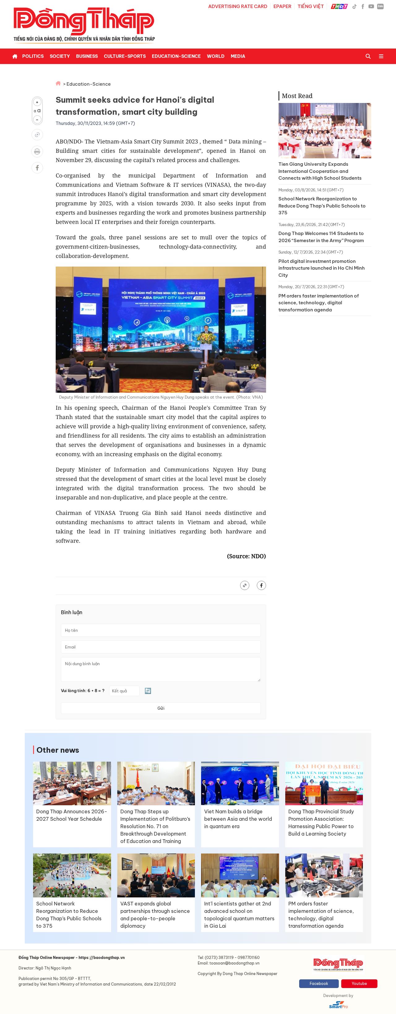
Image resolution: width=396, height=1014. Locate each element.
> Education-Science (87, 84)
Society (60, 56)
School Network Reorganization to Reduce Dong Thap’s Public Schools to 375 (322, 206)
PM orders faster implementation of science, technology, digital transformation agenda (318, 303)
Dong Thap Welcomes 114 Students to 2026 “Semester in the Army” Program (321, 236)
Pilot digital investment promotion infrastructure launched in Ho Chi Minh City (321, 268)
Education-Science (176, 56)
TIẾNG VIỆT (311, 6)
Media (238, 56)
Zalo (380, 6)
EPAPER (282, 6)
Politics (33, 56)
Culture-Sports (125, 56)
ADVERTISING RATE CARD (237, 6)
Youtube (359, 983)
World (216, 56)
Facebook (319, 983)
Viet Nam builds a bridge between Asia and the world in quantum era (238, 818)
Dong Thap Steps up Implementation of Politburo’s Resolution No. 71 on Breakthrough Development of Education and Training (155, 826)
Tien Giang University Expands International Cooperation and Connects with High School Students (320, 171)
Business (87, 56)
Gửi (160, 708)
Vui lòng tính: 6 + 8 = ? (83, 691)
